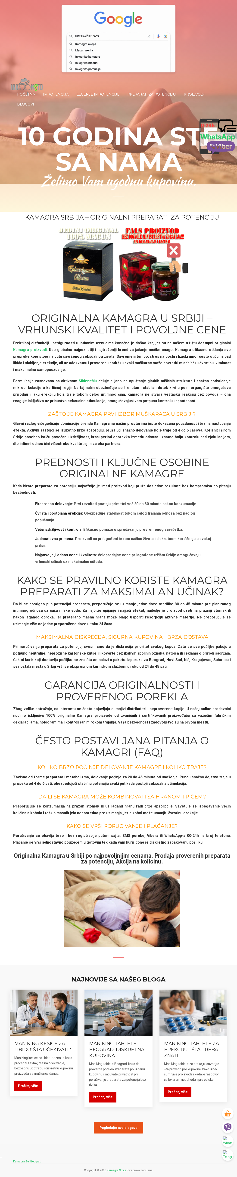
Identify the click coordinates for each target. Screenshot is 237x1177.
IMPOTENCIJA (56, 94)
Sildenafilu (88, 381)
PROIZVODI (194, 94)
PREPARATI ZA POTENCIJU (151, 94)
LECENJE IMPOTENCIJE (98, 94)
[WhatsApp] (228, 1141)
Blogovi (25, 104)
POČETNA (26, 94)
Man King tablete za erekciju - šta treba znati (191, 1049)
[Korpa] (228, 1113)
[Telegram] (228, 1155)
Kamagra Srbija (116, 1170)
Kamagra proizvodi (30, 350)
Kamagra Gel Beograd (27, 1161)
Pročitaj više (28, 1086)
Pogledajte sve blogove (118, 1128)
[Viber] (228, 1127)
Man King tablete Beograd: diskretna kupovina (116, 1049)
